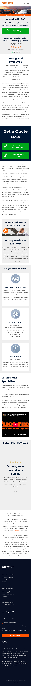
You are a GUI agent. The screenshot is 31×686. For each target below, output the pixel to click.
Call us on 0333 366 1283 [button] (17, 146)
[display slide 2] (23, 233)
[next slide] (26, 232)
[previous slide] (4, 232)
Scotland (17, 531)
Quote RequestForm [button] (17, 155)
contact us (24, 556)
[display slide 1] (22, 233)
